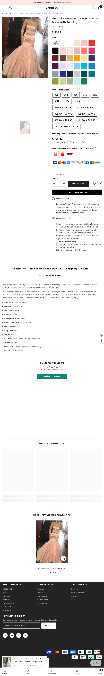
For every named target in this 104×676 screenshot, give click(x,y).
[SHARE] (100, 184)
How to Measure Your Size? (46, 268)
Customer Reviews (50, 275)
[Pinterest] (18, 635)
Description (19, 268)
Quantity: (56, 178)
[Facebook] (5, 635)
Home (4, 13)
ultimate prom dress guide (37, 298)
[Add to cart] (63, 558)
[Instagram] (12, 635)
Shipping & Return (77, 268)
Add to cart (78, 183)
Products (13, 13)
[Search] (10, 7)
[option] (52, 2)
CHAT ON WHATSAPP (77, 192)
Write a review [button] (52, 376)
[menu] (3, 7)
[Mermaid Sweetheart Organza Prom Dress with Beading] (52, 541)
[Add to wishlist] (94, 183)
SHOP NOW (64, 2)
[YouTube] (25, 635)
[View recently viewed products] (101, 335)
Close (102, 2)
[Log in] (93, 7)
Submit (48, 625)
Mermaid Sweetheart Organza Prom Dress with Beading (52, 568)
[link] (18, 496)
